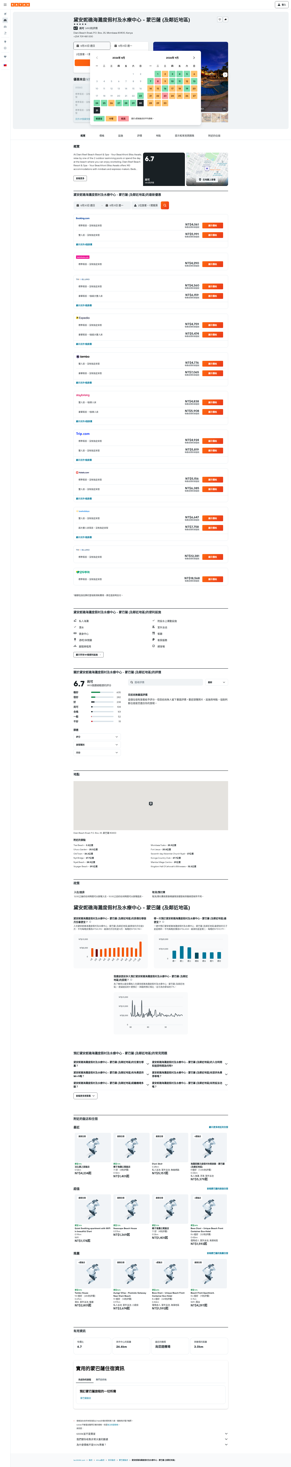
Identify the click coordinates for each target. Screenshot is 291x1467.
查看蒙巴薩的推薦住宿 (217, 1253)
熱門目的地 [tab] (101, 1379)
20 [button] (118, 95)
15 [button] (133, 88)
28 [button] (126, 103)
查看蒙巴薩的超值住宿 (217, 1188)
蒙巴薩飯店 (85, 1398)
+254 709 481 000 (83, 36)
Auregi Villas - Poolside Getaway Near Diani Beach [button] (129, 1294)
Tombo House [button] (81, 1293)
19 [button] (111, 95)
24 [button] (96, 103)
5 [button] (111, 81)
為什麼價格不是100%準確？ (91, 1444)
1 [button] (133, 73)
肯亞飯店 (111, 1460)
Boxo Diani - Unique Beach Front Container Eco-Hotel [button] (207, 1230)
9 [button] (140, 81)
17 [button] (97, 95)
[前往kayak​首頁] (20, 5)
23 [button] (140, 95)
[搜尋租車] (5, 27)
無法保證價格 (112, 1425)
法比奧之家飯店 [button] (82, 1166)
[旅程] (5, 57)
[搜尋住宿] (5, 20)
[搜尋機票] (5, 14)
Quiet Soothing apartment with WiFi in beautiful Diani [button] (92, 1230)
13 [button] (119, 88)
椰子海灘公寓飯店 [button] (121, 1166)
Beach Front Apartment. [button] (202, 1293)
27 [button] (118, 103)
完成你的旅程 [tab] (84, 1379)
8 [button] (133, 81)
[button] (5, 4)
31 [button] (97, 110)
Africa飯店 (100, 1460)
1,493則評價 (91, 28)
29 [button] (133, 103)
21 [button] (126, 95)
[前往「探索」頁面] (5, 42)
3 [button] (97, 81)
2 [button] (140, 73)
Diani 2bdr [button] (157, 1163)
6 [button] (118, 81)
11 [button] (104, 88)
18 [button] (104, 95)
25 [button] (104, 103)
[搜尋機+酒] (5, 33)
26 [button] (111, 103)
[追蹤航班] (5, 48)
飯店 (90, 1460)
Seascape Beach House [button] (125, 1228)
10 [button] (97, 88)
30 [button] (140, 103)
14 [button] (126, 88)
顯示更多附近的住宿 (218, 1127)
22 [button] (133, 95)
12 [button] (111, 88)
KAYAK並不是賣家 (86, 1433)
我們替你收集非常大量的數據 (92, 1439)
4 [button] (104, 81)
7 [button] (126, 81)
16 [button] (140, 88)
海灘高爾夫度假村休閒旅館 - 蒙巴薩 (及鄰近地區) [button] (208, 1165)
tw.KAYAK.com (79, 1460)
